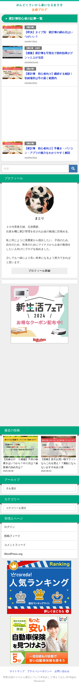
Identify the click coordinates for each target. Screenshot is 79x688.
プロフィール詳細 (39, 270)
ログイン (9, 527)
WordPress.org (13, 554)
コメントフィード (15, 545)
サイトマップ (17, 671)
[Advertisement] (39, 113)
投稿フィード (12, 536)
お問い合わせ (61, 671)
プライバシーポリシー (39, 671)
